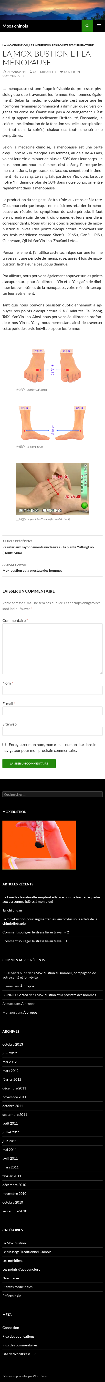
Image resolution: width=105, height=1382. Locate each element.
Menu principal (99, 26)
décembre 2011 (14, 1088)
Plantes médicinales (17, 1287)
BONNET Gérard (15, 995)
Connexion (10, 1327)
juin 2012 (9, 1053)
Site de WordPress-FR (19, 1354)
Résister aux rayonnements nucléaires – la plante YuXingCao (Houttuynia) (48, 547)
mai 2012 (9, 1062)
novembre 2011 (14, 1097)
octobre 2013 (12, 1044)
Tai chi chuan (12, 910)
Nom (7, 683)
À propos (27, 986)
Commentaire (15, 620)
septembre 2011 (14, 1114)
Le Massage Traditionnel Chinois (26, 1252)
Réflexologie (11, 1296)
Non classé (10, 1278)
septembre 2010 (14, 1211)
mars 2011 (10, 1167)
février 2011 (11, 1176)
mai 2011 (9, 1149)
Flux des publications (18, 1336)
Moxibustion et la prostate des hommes (32, 567)
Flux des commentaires (19, 1345)
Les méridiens (40, 45)
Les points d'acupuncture (73, 45)
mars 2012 (10, 1070)
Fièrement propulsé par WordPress (24, 1376)
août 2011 (10, 1123)
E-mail (8, 703)
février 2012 (11, 1079)
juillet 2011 (11, 1132)
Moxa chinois (15, 26)
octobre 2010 (12, 1202)
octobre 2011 (12, 1106)
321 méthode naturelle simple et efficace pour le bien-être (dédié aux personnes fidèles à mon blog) (51, 899)
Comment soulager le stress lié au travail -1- (35, 941)
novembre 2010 (14, 1193)
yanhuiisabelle (45, 72)
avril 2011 (10, 1158)
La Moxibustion (15, 45)
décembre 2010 (14, 1185)
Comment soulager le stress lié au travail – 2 (35, 932)
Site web (9, 724)
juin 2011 (9, 1141)
